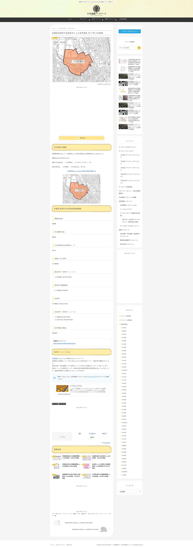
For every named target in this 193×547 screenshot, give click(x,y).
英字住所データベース (127, 244)
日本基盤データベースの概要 (127, 197)
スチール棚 (55, 513)
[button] (139, 48)
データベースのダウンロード (130, 31)
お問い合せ (69, 544)
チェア (70, 513)
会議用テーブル (76, 513)
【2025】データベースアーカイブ (129, 156)
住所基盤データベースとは (128, 205)
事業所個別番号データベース (129, 240)
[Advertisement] (81, 99)
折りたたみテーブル (93, 513)
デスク (60, 513)
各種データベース (124, 230)
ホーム (52, 544)
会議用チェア (84, 513)
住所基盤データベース (59, 358)
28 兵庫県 (56, 403)
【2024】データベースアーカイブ (129, 163)
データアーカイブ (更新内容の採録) (130, 214)
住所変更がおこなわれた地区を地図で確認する (81, 171)
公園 (55, 515)
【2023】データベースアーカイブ (129, 169)
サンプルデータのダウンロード (129, 226)
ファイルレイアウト (92, 376)
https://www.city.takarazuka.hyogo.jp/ (64, 343)
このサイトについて (60, 544)
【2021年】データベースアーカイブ (129, 182)
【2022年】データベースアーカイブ (129, 175)
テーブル (101, 513)
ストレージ (65, 513)
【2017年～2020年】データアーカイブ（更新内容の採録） (131, 221)
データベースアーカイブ (126, 151)
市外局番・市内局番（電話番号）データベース (130, 235)
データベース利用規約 (125, 187)
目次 (81, 138)
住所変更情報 (63, 403)
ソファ (105, 513)
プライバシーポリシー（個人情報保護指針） (129, 192)
